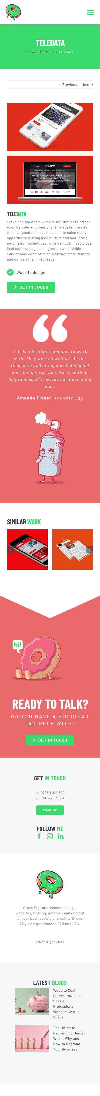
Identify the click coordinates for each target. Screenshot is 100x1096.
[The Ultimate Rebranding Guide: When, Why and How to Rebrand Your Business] (32, 1038)
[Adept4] (72, 549)
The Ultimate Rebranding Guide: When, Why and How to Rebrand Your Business (69, 1038)
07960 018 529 (53, 793)
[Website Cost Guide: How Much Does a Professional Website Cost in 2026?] (32, 1001)
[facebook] (39, 836)
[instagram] (50, 836)
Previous (69, 84)
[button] (10, 549)
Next (86, 84)
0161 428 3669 (52, 798)
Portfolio (47, 52)
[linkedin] (61, 836)
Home (31, 52)
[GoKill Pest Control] (27, 549)
